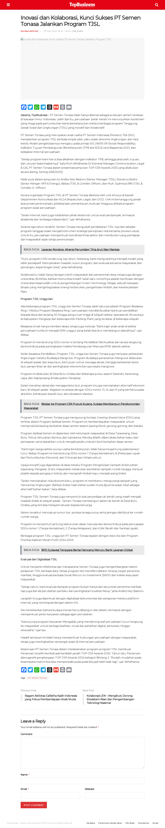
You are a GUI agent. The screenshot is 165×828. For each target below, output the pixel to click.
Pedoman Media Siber (110, 823)
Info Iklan (130, 823)
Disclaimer (143, 823)
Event (80, 31)
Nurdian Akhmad (29, 31)
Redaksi (91, 823)
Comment (26, 734)
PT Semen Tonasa (37, 678)
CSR (74, 31)
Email (25, 789)
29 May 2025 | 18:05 (53, 31)
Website (89, 789)
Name (25, 774)
